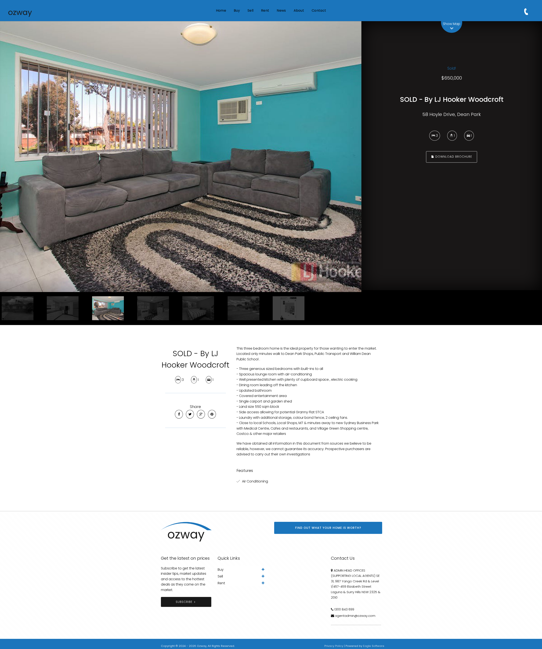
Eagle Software (373, 646)
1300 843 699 (344, 609)
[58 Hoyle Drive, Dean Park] (180, 156)
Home (221, 10)
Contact (319, 10)
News (281, 10)
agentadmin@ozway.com (355, 615)
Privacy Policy (333, 646)
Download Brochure (453, 157)
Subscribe (184, 602)
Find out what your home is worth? (328, 528)
